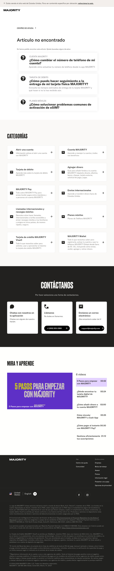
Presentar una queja (102, 482)
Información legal (101, 478)
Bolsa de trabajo (101, 467)
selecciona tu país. (86, 3)
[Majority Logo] (12, 10)
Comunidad (80, 467)
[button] (39, 391)
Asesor (97, 470)
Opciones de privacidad (103, 485)
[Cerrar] (5, 3)
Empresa (98, 463)
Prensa (97, 474)
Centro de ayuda (25, 28)
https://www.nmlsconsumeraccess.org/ (75, 528)
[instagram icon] (87, 495)
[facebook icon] (79, 495)
